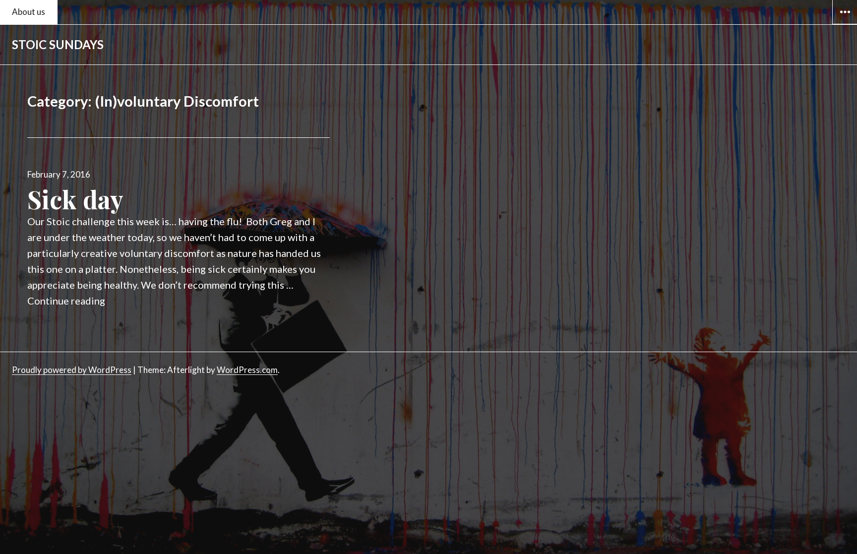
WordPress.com (247, 370)
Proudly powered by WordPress (71, 370)
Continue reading (66, 301)
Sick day (75, 199)
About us (28, 11)
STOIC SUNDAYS (58, 44)
